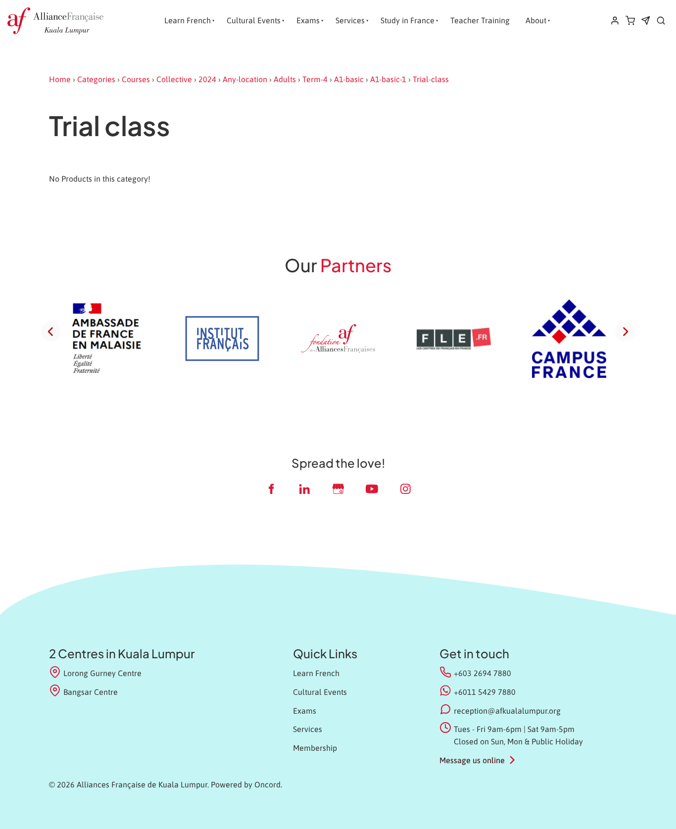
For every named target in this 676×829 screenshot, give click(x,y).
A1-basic (349, 79)
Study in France (408, 20)
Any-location (245, 79)
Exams (308, 20)
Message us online (472, 760)
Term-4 (315, 79)
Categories (96, 79)
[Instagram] (405, 488)
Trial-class (431, 79)
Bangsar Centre (90, 691)
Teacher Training (480, 20)
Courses (136, 79)
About (536, 20)
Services (350, 20)
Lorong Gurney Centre (102, 673)
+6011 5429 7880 (485, 691)
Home (60, 79)
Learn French (187, 20)
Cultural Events (254, 20)
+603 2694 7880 (482, 673)
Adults (285, 79)
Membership (315, 747)
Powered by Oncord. (246, 784)
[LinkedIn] (304, 488)
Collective (174, 79)
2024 (207, 79)
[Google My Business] (338, 488)
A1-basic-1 (388, 79)
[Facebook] (270, 488)
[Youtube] (371, 488)
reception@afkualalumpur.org (507, 710)
